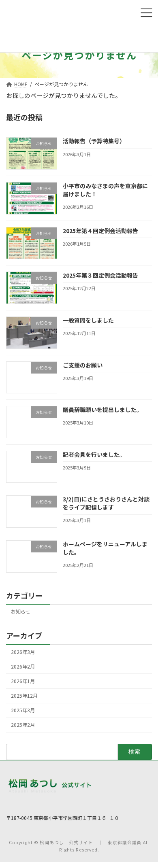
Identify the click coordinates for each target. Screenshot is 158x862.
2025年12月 (24, 695)
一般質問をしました (88, 320)
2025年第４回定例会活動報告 (100, 230)
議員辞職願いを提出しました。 (102, 410)
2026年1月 (23, 680)
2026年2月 (23, 666)
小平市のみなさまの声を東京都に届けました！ (105, 190)
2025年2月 (23, 724)
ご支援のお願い (82, 365)
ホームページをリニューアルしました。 (105, 548)
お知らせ (20, 611)
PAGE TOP (142, 837)
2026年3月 (23, 651)
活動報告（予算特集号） (94, 141)
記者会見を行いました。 (94, 454)
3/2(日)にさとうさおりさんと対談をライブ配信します (106, 503)
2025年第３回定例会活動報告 (100, 275)
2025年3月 (23, 710)
